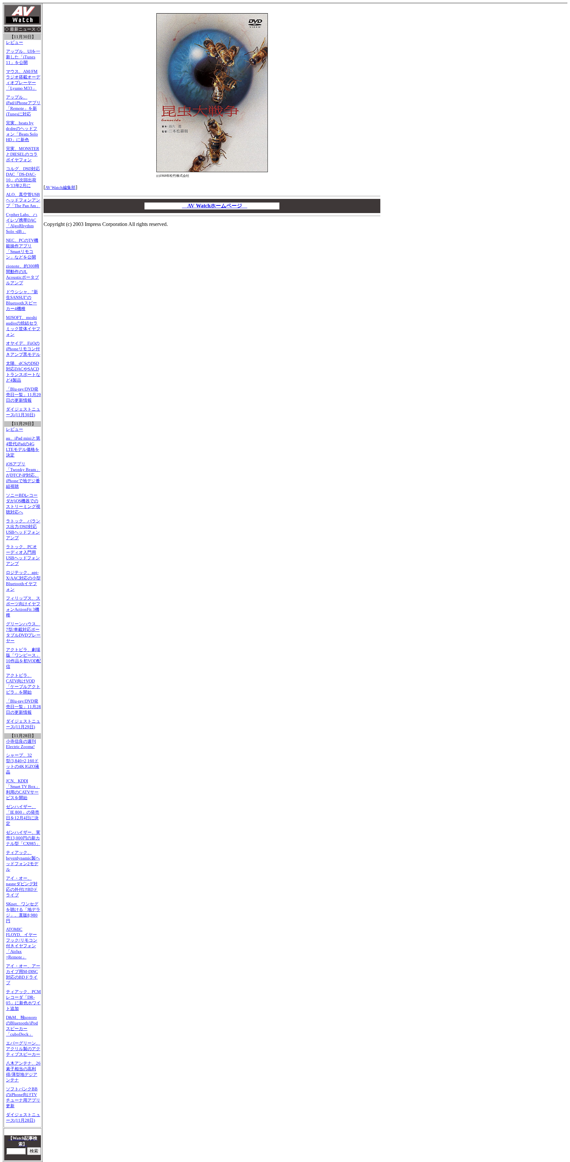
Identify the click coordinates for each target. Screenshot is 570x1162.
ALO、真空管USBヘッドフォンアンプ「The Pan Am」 (23, 200)
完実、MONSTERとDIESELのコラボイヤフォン (22, 154)
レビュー (14, 42)
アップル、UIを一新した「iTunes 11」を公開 (23, 57)
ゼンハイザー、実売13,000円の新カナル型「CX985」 (23, 838)
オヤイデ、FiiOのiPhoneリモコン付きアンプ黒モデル (23, 349)
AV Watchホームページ (214, 205)
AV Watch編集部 (60, 187)
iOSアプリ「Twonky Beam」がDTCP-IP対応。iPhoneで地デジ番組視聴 (23, 475)
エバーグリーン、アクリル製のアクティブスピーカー (23, 1049)
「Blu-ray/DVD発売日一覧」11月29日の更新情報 (23, 395)
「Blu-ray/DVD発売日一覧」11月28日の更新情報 (23, 707)
